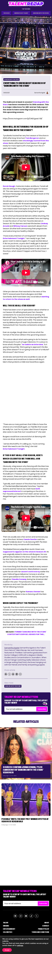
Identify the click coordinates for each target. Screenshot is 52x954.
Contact (45, 926)
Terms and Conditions (40, 932)
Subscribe (42, 709)
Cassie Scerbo (30, 539)
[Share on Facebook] (5, 674)
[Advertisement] (26, 855)
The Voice (6, 13)
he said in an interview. (32, 344)
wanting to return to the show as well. (26, 297)
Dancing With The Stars (41, 13)
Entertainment (9, 929)
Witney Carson (20, 226)
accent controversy (30, 571)
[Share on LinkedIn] (16, 674)
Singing (6, 926)
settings (20, 945)
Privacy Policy (43, 929)
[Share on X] (9, 674)
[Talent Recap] (26, 3)
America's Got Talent (21, 13)
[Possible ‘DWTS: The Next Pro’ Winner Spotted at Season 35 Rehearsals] (26, 799)
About (46, 923)
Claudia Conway (18, 579)
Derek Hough (9, 186)
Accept (7, 950)
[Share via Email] (20, 674)
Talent (5, 923)
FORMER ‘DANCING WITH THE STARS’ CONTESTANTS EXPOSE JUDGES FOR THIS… (26, 633)
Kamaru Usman (33, 591)
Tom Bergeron (32, 138)
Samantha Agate (11, 648)
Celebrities (7, 932)
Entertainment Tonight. (14, 238)
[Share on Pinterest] (13, 674)
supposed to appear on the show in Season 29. (24, 552)
